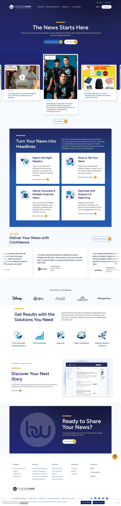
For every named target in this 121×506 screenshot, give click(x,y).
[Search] (97, 2)
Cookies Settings (86, 502)
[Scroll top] (115, 457)
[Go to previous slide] (5, 263)
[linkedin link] (95, 498)
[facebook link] (103, 498)
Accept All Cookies (99, 502)
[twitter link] (91, 498)
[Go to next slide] (115, 263)
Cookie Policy (24, 503)
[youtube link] (99, 498)
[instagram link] (107, 498)
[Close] (118, 502)
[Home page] (20, 7)
